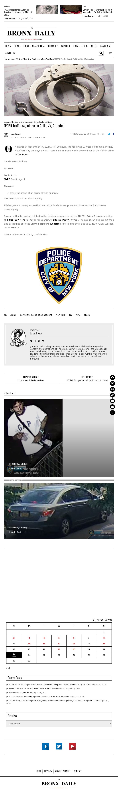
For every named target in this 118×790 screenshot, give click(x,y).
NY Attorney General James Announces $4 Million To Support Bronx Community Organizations (50, 684)
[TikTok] (112, 395)
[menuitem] (8, 46)
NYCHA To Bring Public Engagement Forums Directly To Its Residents (39, 696)
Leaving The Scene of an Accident (39, 59)
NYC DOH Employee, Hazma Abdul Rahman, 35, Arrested (87, 380)
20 (74, 649)
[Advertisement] (59, 583)
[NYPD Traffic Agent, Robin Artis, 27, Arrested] (59, 89)
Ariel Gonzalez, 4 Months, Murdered (31, 380)
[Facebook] (112, 377)
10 (29, 643)
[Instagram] (112, 389)
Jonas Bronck (9, 18)
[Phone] (112, 412)
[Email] (112, 406)
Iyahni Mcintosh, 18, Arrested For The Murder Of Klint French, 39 (37, 688)
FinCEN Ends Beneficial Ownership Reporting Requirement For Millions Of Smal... (18, 12)
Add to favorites (79, 134)
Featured (43, 122)
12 (59, 643)
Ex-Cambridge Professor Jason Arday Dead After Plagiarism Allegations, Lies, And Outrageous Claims (54, 700)
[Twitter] (112, 383)
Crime (20, 59)
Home (6, 59)
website (54, 223)
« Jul (8, 668)
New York (60, 314)
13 (74, 643)
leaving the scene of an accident (36, 314)
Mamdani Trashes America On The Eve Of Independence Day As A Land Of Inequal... (98, 11)
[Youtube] (112, 400)
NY (70, 314)
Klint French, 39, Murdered (20, 692)
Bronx (13, 314)
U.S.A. (85, 6)
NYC (78, 314)
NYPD (87, 314)
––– (16, 219)
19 (59, 649)
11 (44, 643)
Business (7, 6)
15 (104, 643)
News (13, 59)
